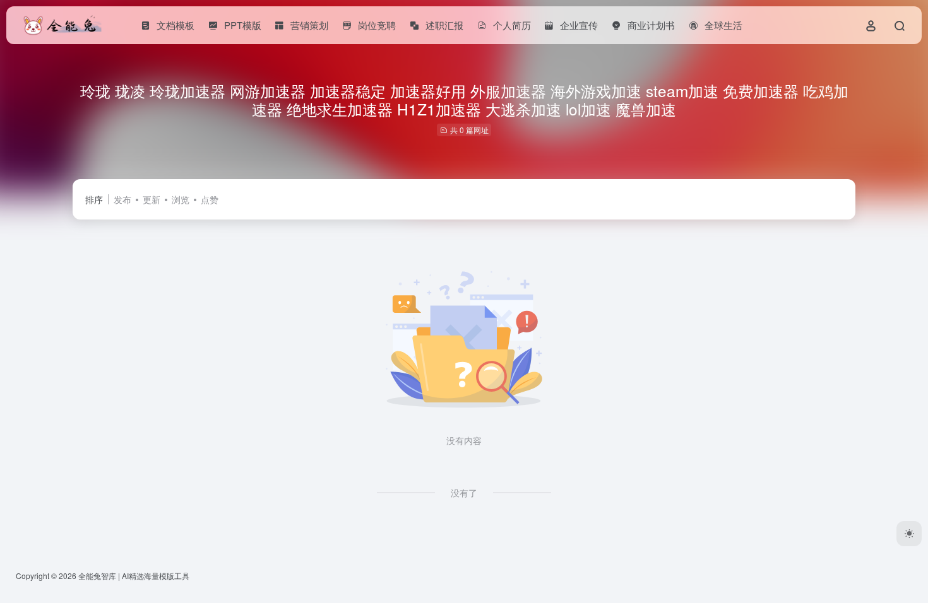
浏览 (180, 199)
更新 (151, 199)
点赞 (209, 199)
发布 (122, 199)
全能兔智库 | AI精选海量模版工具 (133, 575)
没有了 (464, 492)
